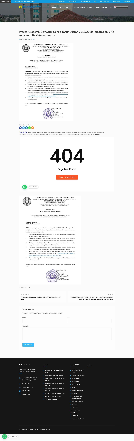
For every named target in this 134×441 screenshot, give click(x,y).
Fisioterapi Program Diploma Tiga (54, 393)
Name (24, 317)
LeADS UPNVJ (116, 1)
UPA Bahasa (75, 413)
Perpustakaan (76, 410)
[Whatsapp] (29, 127)
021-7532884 (26, 383)
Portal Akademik (76, 378)
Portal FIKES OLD (104, 1)
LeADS (74, 387)
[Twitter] (23, 127)
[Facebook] (20, 127)
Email (68, 317)
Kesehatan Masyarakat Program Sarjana (54, 384)
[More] (32, 127)
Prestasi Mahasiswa (77, 390)
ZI (111, 7)
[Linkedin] (26, 127)
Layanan (61, 1)
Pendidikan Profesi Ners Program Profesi (54, 379)
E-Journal (74, 407)
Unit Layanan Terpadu (78, 375)
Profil (61, 7)
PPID (95, 1)
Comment (25, 326)
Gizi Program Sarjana (51, 399)
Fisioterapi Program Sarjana (53, 396)
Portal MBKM (75, 393)
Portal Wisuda (76, 384)
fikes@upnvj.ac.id (6, 1)
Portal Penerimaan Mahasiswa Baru (77, 397)
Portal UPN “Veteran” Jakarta (78, 371)
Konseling (74, 404)
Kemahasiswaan (79, 7)
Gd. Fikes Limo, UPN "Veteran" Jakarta (25, 1)
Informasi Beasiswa (77, 401)
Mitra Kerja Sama (85, 1)
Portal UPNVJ (127, 1)
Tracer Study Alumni (78, 419)
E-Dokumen (90, 7)
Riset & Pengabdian (101, 7)
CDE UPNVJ (75, 416)
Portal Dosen (75, 381)
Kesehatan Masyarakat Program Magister (54, 389)
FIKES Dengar (72, 1)
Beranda (54, 7)
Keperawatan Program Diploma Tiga (54, 371)
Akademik (68, 7)
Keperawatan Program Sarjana (54, 375)
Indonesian (119, 7)
